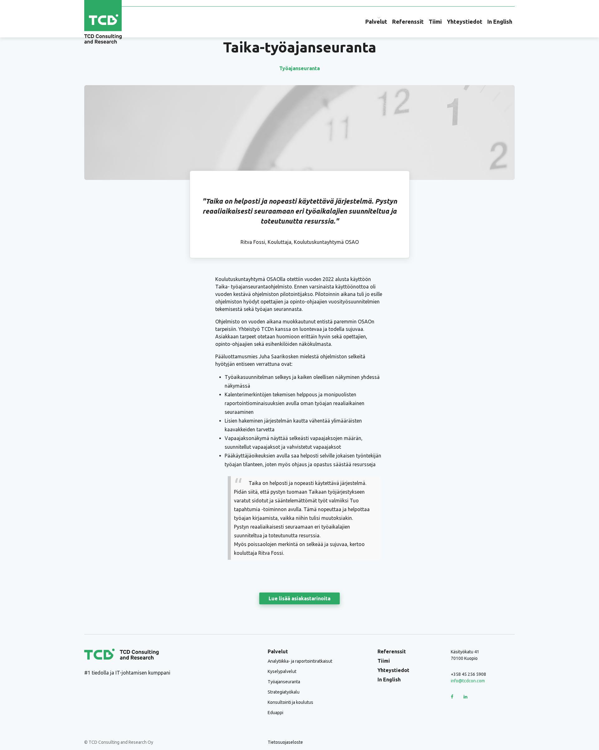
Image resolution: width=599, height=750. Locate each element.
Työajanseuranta (299, 68)
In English (499, 21)
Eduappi (275, 712)
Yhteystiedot (464, 21)
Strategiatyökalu (284, 692)
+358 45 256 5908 (468, 674)
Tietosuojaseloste (285, 742)
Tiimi (435, 21)
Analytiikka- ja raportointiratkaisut (300, 661)
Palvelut (376, 21)
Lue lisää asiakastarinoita (299, 598)
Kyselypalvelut (282, 671)
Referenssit (408, 21)
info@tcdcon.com (468, 680)
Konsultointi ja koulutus (290, 702)
